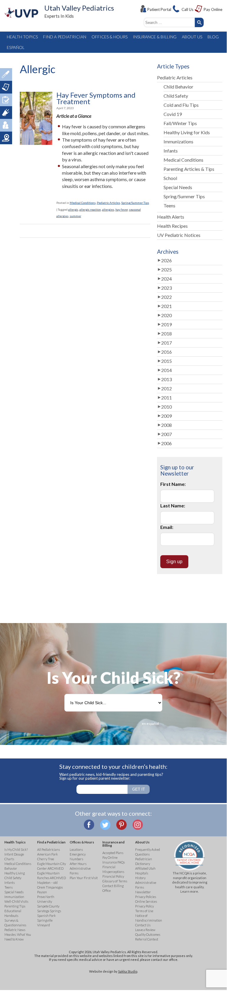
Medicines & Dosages (6, 74)
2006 (166, 443)
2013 (166, 379)
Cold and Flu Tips (181, 105)
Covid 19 (173, 114)
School (170, 178)
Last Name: (172, 505)
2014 (166, 370)
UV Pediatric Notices (178, 235)
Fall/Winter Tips (180, 123)
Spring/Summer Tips (135, 202)
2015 (166, 361)
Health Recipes (172, 226)
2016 (166, 352)
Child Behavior (178, 86)
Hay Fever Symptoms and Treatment (95, 98)
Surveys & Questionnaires (6, 100)
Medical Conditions (83, 202)
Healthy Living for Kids (187, 132)
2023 (166, 288)
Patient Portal (159, 9)
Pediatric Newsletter (6, 112)
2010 (166, 406)
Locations (6, 138)
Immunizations (178, 141)
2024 (166, 278)
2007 (166, 434)
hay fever (121, 209)
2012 (166, 388)
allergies (108, 209)
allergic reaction (90, 209)
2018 (166, 333)
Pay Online (213, 9)
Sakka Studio (127, 971)
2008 (166, 425)
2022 (166, 297)
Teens (169, 205)
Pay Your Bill (6, 87)
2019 (166, 324)
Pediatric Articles (108, 202)
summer (75, 216)
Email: (166, 527)
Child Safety (176, 96)
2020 (166, 315)
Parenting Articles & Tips (189, 169)
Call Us (187, 9)
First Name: (173, 484)
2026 (166, 260)
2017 (166, 342)
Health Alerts (170, 216)
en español (150, 723)
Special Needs (178, 187)
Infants (171, 150)
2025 (166, 269)
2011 (166, 397)
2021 (166, 306)
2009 (166, 416)
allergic (73, 209)
